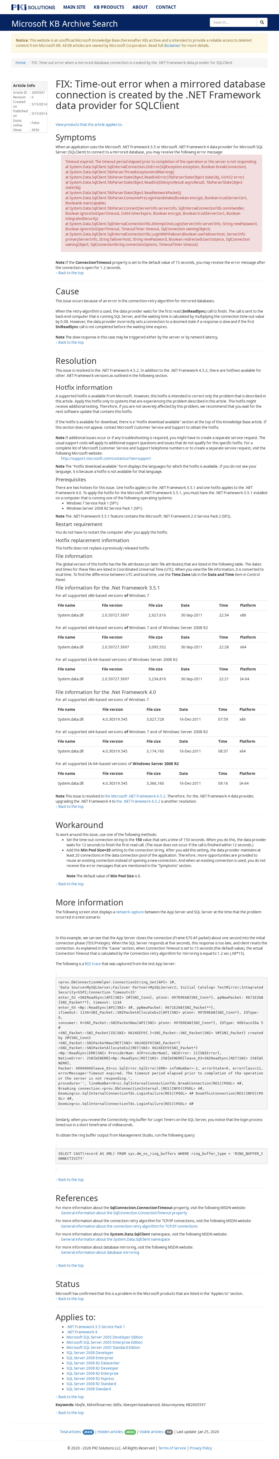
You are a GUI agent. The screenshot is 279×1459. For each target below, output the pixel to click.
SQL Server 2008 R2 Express (90, 1378)
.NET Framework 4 (81, 1332)
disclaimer (172, 45)
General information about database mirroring (100, 1252)
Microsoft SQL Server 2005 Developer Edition (104, 1337)
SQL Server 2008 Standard (88, 1388)
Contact (166, 7)
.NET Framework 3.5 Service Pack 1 (95, 1326)
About (140, 7)
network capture (130, 912)
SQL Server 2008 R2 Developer (92, 1368)
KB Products (109, 7)
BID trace (93, 963)
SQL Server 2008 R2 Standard (91, 1383)
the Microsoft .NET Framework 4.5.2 (135, 796)
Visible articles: (152, 1431)
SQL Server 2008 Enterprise (89, 1357)
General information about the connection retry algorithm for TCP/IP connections (129, 1226)
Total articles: (71, 1431)
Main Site (74, 7)
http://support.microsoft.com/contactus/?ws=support (106, 458)
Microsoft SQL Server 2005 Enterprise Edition (104, 1342)
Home (21, 62)
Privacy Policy (201, 1448)
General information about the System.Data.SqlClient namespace (115, 1239)
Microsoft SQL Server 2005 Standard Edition (103, 1347)
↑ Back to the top (70, 272)
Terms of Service (172, 1448)
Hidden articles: (111, 1431)
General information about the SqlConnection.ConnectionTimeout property (124, 1212)
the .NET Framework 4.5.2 (138, 801)
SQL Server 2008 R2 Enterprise (92, 1373)
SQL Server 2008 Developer (90, 1352)
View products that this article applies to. (89, 124)
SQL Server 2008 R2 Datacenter (93, 1363)
